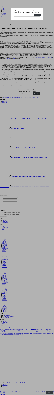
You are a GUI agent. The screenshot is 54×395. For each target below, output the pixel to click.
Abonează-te (38, 15)
